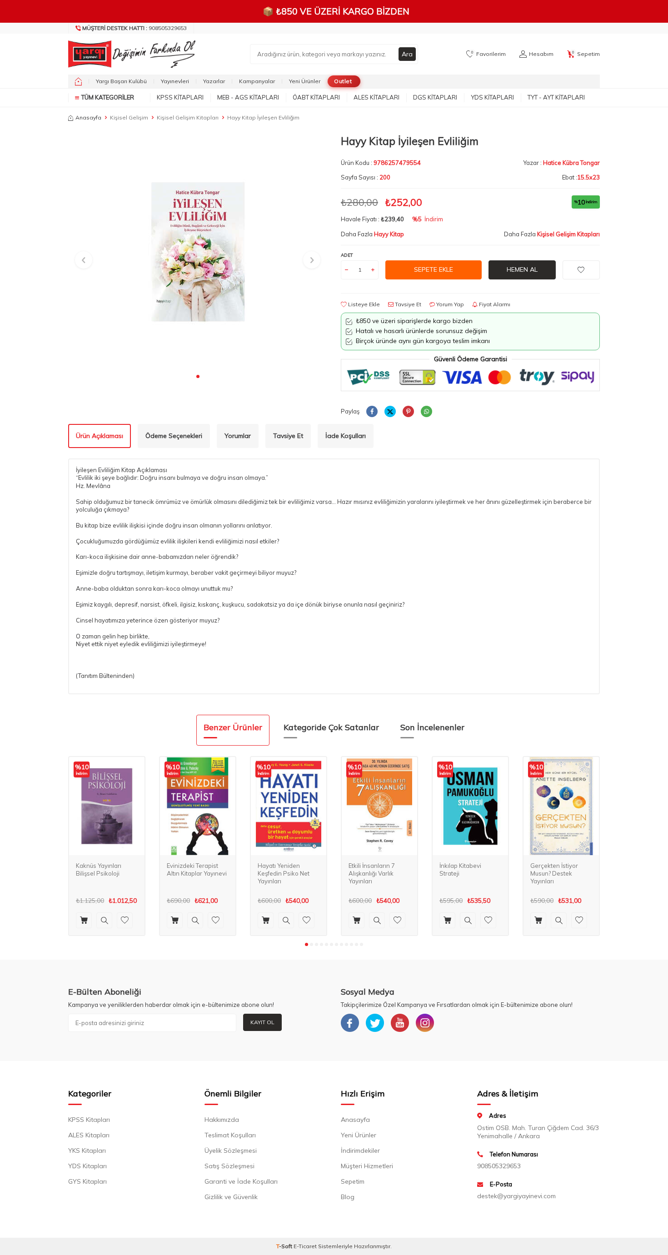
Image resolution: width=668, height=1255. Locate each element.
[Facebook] (350, 1023)
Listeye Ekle (363, 304)
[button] (197, 376)
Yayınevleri (175, 81)
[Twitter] (375, 1023)
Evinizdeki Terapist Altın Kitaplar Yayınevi (197, 869)
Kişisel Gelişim (129, 117)
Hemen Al (522, 269)
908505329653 (134, 28)
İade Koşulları (345, 436)
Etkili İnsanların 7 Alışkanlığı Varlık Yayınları (372, 873)
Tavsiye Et (407, 304)
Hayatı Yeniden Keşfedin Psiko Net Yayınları (283, 873)
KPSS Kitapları (180, 97)
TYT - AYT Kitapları (556, 97)
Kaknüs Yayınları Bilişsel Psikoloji (98, 869)
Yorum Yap (449, 304)
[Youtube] (400, 1023)
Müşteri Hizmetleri (367, 1166)
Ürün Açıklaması (99, 436)
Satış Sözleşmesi (229, 1166)
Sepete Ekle (433, 269)
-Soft (285, 1246)
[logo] (129, 54)
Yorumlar (237, 436)
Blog (347, 1197)
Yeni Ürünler (304, 81)
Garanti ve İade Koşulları (241, 1181)
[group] (197, 251)
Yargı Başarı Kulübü (121, 81)
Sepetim (352, 1181)
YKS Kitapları (87, 1150)
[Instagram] (425, 1023)
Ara (407, 54)
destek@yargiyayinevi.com (516, 1196)
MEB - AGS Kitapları (248, 97)
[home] (78, 81)
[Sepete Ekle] (84, 920)
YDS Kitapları (492, 97)
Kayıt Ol (262, 1022)
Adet (347, 255)
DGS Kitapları (435, 97)
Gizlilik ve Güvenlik (231, 1197)
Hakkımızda (221, 1120)
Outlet (343, 81)
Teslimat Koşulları (230, 1135)
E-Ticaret (305, 1246)
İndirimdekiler (360, 1150)
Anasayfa (88, 117)
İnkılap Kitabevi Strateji (460, 869)
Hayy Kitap (389, 234)
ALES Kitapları (376, 97)
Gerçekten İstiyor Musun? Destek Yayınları (554, 873)
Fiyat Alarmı (494, 304)
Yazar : (561, 162)
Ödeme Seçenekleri (173, 436)
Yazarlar (214, 81)
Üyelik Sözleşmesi (230, 1150)
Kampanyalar (257, 81)
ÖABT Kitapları (316, 97)
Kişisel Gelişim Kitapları (188, 117)
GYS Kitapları (87, 1181)
